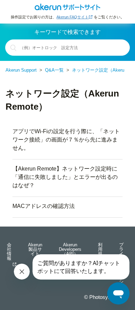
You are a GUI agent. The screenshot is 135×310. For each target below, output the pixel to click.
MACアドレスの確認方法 (43, 206)
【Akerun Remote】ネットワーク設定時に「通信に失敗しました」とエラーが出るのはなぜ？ (65, 177)
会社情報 (9, 252)
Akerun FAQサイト (72, 17)
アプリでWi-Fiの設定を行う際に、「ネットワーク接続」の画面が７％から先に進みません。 (66, 139)
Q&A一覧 (54, 70)
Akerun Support (21, 70)
